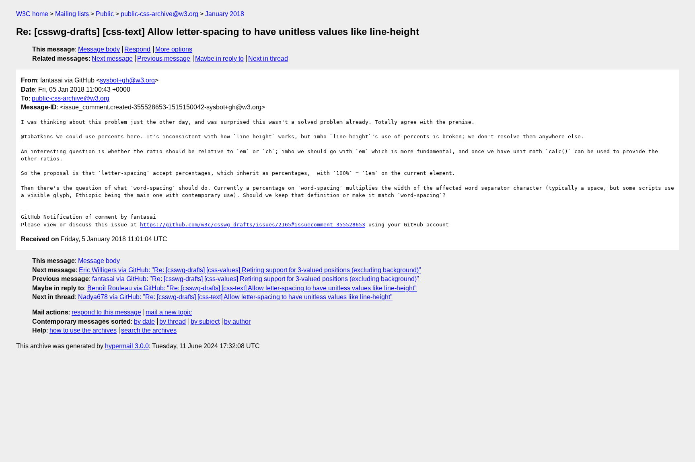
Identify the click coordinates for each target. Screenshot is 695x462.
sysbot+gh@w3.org (127, 80)
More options (173, 49)
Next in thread (268, 58)
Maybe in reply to (219, 58)
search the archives (149, 330)
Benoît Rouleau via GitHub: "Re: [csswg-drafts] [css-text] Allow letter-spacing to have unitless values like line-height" (252, 288)
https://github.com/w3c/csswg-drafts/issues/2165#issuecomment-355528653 (252, 225)
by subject (205, 321)
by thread (172, 321)
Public (105, 13)
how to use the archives (83, 330)
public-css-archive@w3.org (159, 13)
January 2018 (224, 13)
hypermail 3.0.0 (127, 346)
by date (144, 321)
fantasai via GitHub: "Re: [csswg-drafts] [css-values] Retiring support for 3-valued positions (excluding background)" (255, 278)
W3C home (32, 13)
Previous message (163, 58)
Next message (112, 58)
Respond (137, 49)
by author (237, 321)
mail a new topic (169, 312)
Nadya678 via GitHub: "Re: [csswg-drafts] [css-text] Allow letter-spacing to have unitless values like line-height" (235, 297)
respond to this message (106, 312)
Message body (99, 49)
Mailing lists (72, 13)
